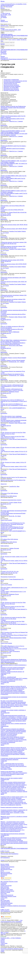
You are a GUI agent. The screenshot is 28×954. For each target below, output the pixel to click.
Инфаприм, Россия (14, 391)
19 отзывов (3, 418)
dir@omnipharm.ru (5, 857)
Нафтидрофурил (5, 545)
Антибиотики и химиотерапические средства (15, 80)
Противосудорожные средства (11, 90)
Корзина (3, 942)
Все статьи (3, 844)
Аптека (2, 860)
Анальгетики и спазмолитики (11, 79)
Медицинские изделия (6, 869)
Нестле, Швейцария (14, 331)
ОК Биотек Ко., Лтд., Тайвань (16, 361)
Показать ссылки (5, 865)
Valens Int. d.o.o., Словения (16, 121)
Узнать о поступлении (6, 520)
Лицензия (3, 933)
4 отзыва (3, 465)
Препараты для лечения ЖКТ (11, 87)
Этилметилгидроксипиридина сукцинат (11, 500)
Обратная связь (4, 853)
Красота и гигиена (5, 872)
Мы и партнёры (5, 881)
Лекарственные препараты (15, 59)
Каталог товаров (5, 864)
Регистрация (9, 6)
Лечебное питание (5, 868)
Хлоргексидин (12, 576)
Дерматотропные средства (10, 83)
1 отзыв (2, 372)
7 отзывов (3, 620)
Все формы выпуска (6, 215)
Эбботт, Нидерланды (14, 651)
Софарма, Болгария (14, 548)
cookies (2, 951)
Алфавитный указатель (6, 34)
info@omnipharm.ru (13, 853)
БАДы (2, 870)
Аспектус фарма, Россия (15, 502)
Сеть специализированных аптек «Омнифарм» (11, 921)
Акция (2, 208)
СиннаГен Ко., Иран (14, 486)
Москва (2, 1)
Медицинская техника (6, 873)
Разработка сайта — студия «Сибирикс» (11, 938)
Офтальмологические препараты (12, 86)
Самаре (18, 39)
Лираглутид (4, 484)
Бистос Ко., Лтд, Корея (15, 516)
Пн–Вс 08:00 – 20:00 (6, 14)
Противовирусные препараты (11, 89)
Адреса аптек (4, 943)
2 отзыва (3, 359)
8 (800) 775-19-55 (5, 851)
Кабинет (3, 944)
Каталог (3, 8)
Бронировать (4, 125)
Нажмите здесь (4, 25)
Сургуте (13, 39)
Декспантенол (4, 576)
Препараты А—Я (8, 37)
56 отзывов (3, 312)
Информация (4, 896)
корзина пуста (4, 20)
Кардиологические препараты (11, 85)
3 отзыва (3, 435)
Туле (10, 39)
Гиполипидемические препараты (12, 82)
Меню (2, 37)
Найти (2, 32)
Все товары (3, 51)
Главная (3, 59)
